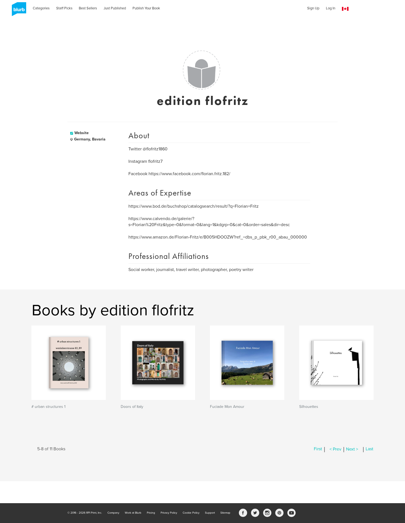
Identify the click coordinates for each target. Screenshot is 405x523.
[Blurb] (17, 11)
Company (113, 512)
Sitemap (225, 512)
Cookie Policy (191, 512)
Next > (352, 449)
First (318, 449)
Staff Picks (64, 8)
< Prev (335, 449)
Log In (330, 8)
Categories (41, 8)
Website (81, 133)
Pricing (151, 512)
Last (369, 449)
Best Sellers (88, 8)
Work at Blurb (133, 512)
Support (210, 512)
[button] (345, 9)
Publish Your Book (146, 8)
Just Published (115, 8)
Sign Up (313, 8)
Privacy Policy (169, 512)
